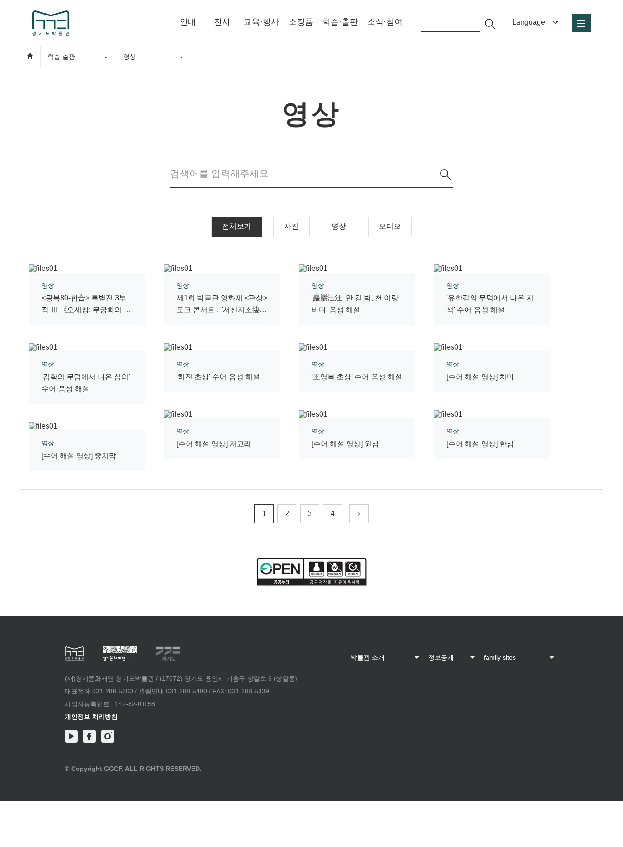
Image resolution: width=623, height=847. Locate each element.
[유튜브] (71, 736)
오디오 (390, 226)
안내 (188, 21)
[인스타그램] (107, 736)
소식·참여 (385, 21)
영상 (339, 226)
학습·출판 (340, 21)
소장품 (301, 21)
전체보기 (236, 226)
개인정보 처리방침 (91, 716)
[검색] (445, 174)
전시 (222, 21)
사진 (291, 226)
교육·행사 (261, 21)
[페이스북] (89, 736)
